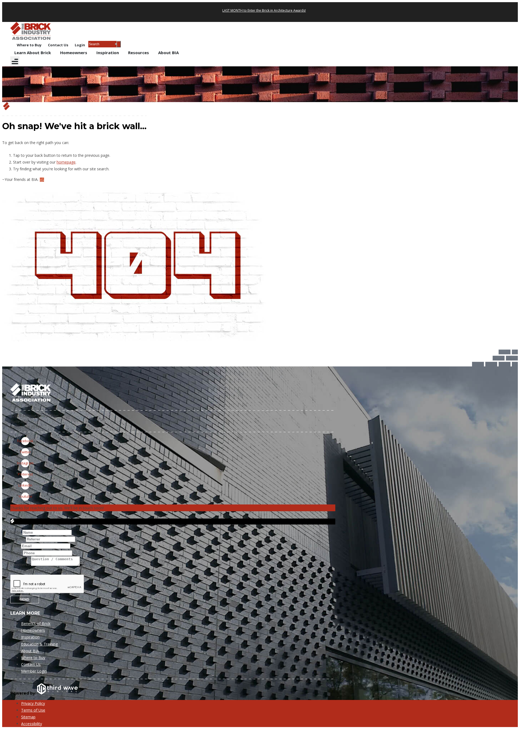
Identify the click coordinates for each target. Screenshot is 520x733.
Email (15, 545)
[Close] (118, 44)
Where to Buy (29, 45)
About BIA (168, 52)
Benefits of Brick (35, 623)
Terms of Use (33, 710)
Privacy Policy (33, 703)
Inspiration (107, 52)
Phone (16, 552)
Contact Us (58, 45)
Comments (20, 564)
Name (15, 532)
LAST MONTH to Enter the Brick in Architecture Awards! (264, 10)
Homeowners (73, 52)
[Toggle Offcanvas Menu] (15, 61)
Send (24, 599)
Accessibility (31, 723)
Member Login (34, 671)
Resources (138, 52)
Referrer (17, 539)
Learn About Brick (32, 52)
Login (80, 45)
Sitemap (28, 716)
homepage (66, 162)
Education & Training (39, 644)
